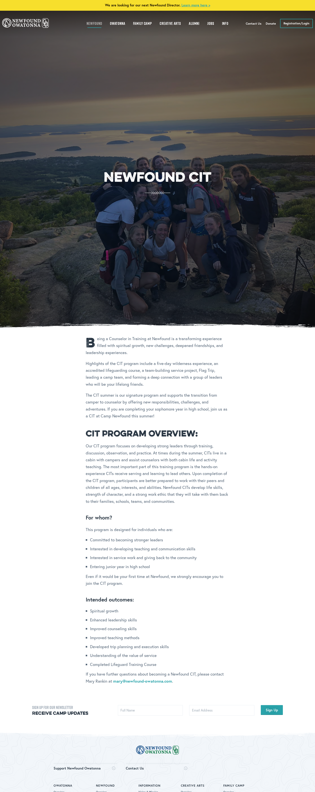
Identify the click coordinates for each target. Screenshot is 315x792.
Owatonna (117, 23)
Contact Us (135, 768)
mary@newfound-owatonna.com (142, 681)
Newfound (94, 23)
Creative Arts (170, 23)
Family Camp (142, 23)
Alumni (194, 23)
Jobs (210, 23)
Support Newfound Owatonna (77, 768)
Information (149, 785)
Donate (271, 23)
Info (225, 23)
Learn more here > (196, 5)
